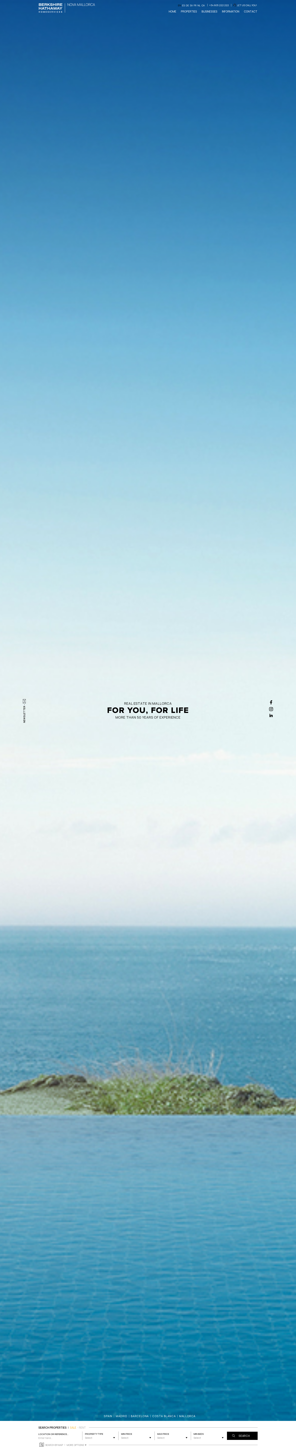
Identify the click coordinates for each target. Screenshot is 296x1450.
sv (191, 5)
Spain (108, 1416)
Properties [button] (189, 11)
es (183, 5)
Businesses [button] (209, 11)
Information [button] (230, 11)
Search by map (54, 1445)
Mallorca (187, 1416)
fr (195, 5)
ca (203, 5)
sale (73, 1427)
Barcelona (140, 1416)
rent (82, 1427)
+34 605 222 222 (219, 5)
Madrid (121, 1416)
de (187, 5)
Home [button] (172, 11)
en (179, 5)
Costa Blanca (164, 1416)
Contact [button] (250, 11)
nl (199, 5)
